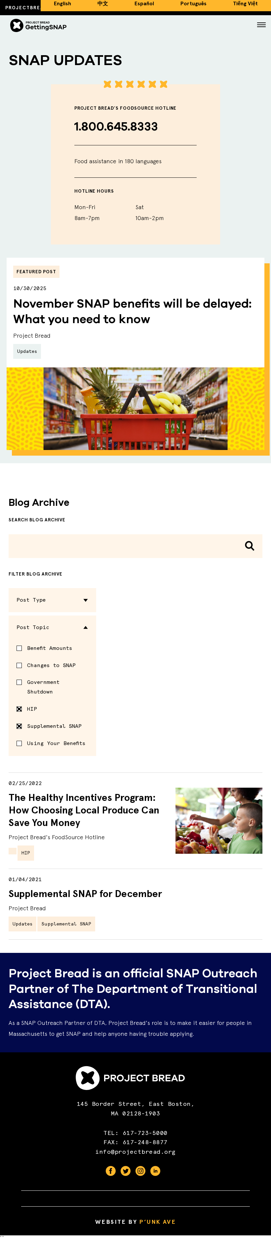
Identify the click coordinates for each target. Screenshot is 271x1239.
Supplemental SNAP (54, 726)
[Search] (249, 546)
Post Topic (33, 627)
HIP (32, 709)
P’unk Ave (157, 1221)
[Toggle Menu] (261, 25)
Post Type (31, 600)
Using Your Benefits (56, 743)
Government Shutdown (43, 687)
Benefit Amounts (49, 648)
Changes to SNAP (51, 665)
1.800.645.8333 (116, 127)
